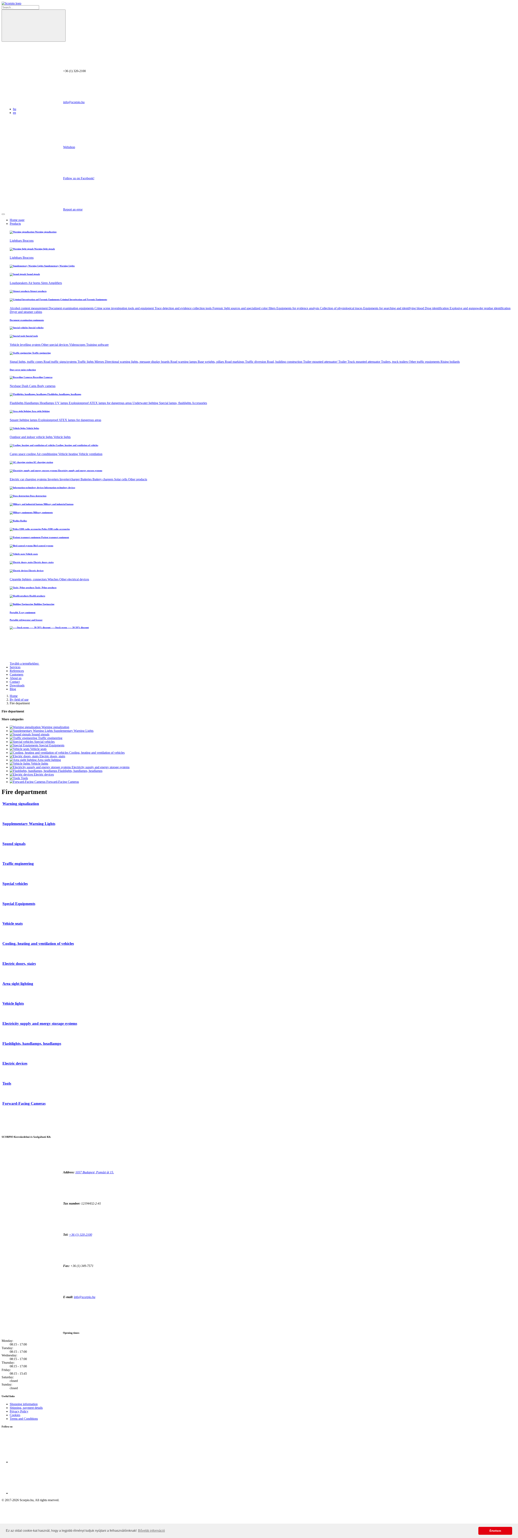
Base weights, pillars (211, 361)
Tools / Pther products (45, 587)
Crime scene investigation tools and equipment (124, 308)
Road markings (235, 361)
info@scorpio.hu (74, 102)
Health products (37, 596)
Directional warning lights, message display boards (137, 361)
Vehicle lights (32, 428)
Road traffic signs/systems (60, 361)
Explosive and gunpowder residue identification (480, 308)
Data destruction (37, 496)
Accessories (199, 403)
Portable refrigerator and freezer (26, 620)
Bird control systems (43, 545)
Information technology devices (59, 487)
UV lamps (62, 403)
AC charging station (43, 462)
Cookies (15, 1415)
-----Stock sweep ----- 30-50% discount (70, 627)
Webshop (69, 147)
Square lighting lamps (24, 420)
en (14, 112)
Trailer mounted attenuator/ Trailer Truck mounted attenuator (342, 361)
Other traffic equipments (425, 361)
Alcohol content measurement (29, 308)
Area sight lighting (40, 411)
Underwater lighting (146, 403)
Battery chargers (103, 479)
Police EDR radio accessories (55, 529)
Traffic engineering (41, 353)
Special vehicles (36, 327)
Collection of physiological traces (341, 308)
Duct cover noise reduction (23, 369)
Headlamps (47, 403)
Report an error (73, 209)
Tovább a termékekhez (24, 663)
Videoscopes (77, 344)
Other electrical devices (74, 579)
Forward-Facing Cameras (62, 781)
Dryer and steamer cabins (26, 312)
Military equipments (43, 512)
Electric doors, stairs (43, 562)
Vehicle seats (31, 554)
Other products (137, 479)
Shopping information (24, 1404)
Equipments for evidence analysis (298, 308)
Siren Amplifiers (51, 283)
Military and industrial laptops (58, 504)
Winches (53, 579)
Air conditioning (47, 454)
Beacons (28, 240)
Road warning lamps (184, 361)
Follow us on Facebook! (78, 178)
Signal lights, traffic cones (27, 361)
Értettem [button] (495, 1530)
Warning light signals (44, 249)
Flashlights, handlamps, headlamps (64, 394)
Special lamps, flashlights (175, 403)
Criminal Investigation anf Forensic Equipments (83, 299)
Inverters (53, 479)
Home (14, 696)
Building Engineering (43, 604)
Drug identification (437, 308)
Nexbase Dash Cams (23, 386)
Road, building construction (285, 361)
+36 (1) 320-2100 (80, 1234)
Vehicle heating (68, 454)
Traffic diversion (256, 361)
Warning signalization (45, 232)
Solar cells (121, 479)
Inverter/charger (70, 479)
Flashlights (17, 403)
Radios (23, 520)
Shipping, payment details (26, 1407)
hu (14, 109)
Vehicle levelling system (25, 344)
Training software (97, 344)
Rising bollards (450, 361)
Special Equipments (51, 745)
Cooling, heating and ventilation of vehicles (76, 445)
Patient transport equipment (55, 537)
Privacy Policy (19, 1411)
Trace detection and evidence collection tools (183, 308)
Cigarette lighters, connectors (29, 579)
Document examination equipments (71, 308)
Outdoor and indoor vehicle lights (31, 437)
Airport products (38, 291)
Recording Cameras (42, 377)
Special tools (31, 336)
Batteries (86, 479)
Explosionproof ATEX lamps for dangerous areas (101, 403)
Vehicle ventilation (90, 454)
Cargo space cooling (23, 454)
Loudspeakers (19, 283)
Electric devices (36, 570)
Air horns (34, 283)
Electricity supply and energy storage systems (79, 470)
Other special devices (55, 344)
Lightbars (16, 240)
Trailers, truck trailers (395, 361)
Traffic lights (85, 361)
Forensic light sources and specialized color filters (244, 308)
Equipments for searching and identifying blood (394, 308)
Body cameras (46, 386)
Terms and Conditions (24, 1418)
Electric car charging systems (29, 479)
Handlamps (32, 403)
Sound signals (33, 274)
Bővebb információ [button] (151, 1530)
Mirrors (99, 361)
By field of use (19, 699)
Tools (24, 778)
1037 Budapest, (94, 1172)
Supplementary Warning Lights (59, 266)
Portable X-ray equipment (22, 612)
